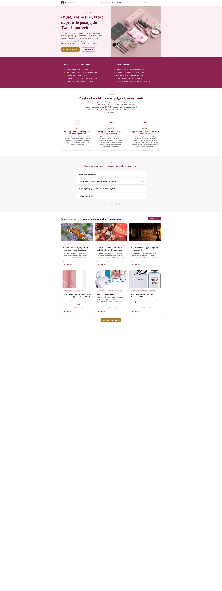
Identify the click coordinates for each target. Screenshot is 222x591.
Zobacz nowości (153, 218)
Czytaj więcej (67, 264)
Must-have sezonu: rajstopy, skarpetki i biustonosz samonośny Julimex (77, 248)
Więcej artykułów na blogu (110, 204)
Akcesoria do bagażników (72, 244)
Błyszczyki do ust (69, 291)
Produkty (119, 3)
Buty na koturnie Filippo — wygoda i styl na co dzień (144, 248)
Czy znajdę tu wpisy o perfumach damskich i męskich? (97, 189)
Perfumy (127, 3)
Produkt (80, 291)
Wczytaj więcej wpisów (110, 320)
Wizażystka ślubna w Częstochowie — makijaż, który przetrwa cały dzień (111, 248)
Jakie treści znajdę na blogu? (88, 174)
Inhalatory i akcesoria (105, 291)
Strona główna (105, 3)
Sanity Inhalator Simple (105, 294)
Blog (113, 3)
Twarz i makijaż (137, 3)
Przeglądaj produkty (69, 49)
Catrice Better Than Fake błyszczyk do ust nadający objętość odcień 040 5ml (77, 295)
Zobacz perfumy (88, 49)
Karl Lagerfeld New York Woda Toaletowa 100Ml (142, 295)
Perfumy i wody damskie (139, 291)
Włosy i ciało (148, 3)
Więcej (157, 3)
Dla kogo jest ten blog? (86, 196)
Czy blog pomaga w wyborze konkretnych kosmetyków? (97, 181)
